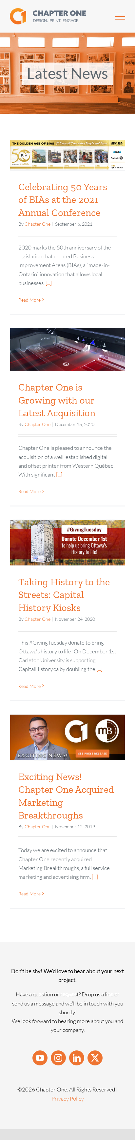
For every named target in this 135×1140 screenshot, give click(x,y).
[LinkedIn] (76, 1057)
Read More (29, 300)
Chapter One (37, 224)
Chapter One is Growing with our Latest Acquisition (56, 400)
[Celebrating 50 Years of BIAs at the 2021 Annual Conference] (67, 155)
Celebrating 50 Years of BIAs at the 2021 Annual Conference (62, 200)
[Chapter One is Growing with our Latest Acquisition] (67, 349)
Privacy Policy (67, 1098)
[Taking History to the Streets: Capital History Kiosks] (67, 542)
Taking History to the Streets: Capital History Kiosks (64, 595)
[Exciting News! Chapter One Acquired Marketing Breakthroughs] (67, 737)
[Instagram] (58, 1057)
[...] (48, 282)
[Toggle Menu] (120, 17)
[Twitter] (95, 1057)
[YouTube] (40, 1057)
